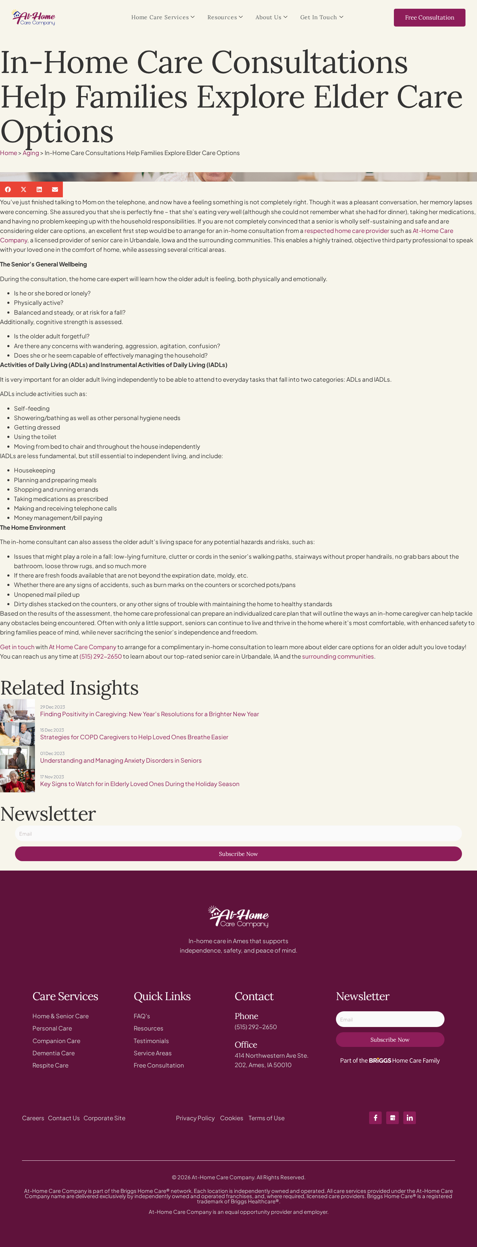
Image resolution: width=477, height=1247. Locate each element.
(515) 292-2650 (101, 656)
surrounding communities (338, 656)
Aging (31, 152)
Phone (246, 1016)
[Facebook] (375, 1118)
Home (8, 152)
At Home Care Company (82, 647)
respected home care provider (346, 230)
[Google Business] (392, 1118)
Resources (222, 17)
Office (246, 1044)
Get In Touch (319, 17)
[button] (8, 189)
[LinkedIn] (409, 1118)
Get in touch (17, 647)
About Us (268, 17)
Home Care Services (160, 17)
